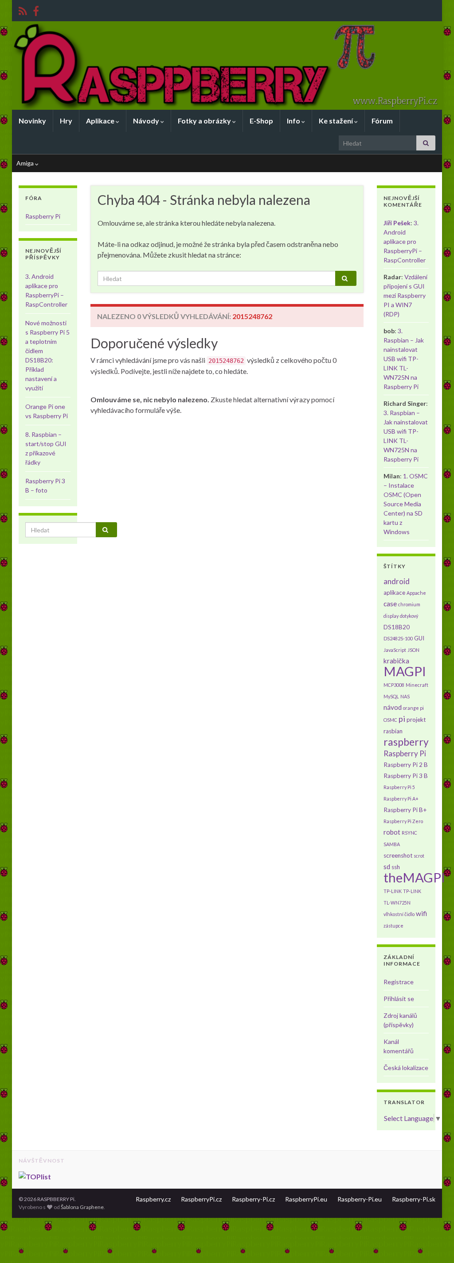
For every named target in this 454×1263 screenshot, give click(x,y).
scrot (419, 856)
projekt (416, 719)
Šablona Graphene (82, 1207)
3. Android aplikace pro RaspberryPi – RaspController (405, 241)
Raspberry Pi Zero (403, 821)
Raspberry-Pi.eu (359, 1199)
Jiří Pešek (397, 223)
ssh (395, 866)
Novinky (32, 120)
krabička (396, 661)
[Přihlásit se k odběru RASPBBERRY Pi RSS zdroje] (23, 9)
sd (387, 866)
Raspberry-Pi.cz (253, 1199)
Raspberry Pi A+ (401, 798)
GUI (419, 638)
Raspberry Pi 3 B (406, 775)
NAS (405, 696)
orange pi (413, 708)
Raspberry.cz (153, 1199)
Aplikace (101, 120)
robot (392, 832)
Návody (146, 120)
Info (294, 120)
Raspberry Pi (42, 216)
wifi (421, 913)
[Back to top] (434, 1243)
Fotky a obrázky (205, 120)
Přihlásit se (399, 998)
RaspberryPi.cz (201, 1199)
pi (402, 719)
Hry (66, 120)
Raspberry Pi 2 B (406, 764)
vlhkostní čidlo (399, 914)
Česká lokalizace (406, 1067)
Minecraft (417, 685)
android (397, 581)
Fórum (382, 120)
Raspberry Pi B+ (405, 809)
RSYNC (409, 833)
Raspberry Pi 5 (399, 787)
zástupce (393, 925)
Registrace (399, 982)
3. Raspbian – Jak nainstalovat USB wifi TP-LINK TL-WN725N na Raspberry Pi (404, 358)
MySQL (391, 696)
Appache (416, 593)
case (390, 604)
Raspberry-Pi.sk (413, 1199)
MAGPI (405, 671)
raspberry (406, 741)
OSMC (390, 720)
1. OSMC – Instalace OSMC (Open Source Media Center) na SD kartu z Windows (406, 503)
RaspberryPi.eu (306, 1199)
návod (393, 707)
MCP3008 (394, 685)
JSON (413, 650)
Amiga (25, 163)
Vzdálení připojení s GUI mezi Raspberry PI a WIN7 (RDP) (405, 295)
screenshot (398, 855)
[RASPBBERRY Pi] (36, 9)
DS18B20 (397, 627)
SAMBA (392, 844)
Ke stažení (336, 120)
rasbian (393, 731)
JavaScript (395, 650)
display (391, 616)
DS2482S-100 (398, 638)
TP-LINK (393, 891)
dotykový (409, 616)
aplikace (394, 592)
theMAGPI (414, 877)
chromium (409, 604)
